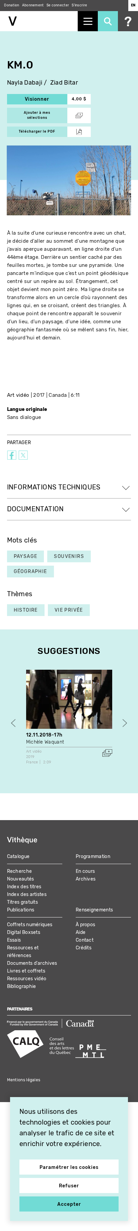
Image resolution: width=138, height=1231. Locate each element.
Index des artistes (27, 894)
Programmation (93, 856)
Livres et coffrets (26, 971)
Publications (20, 910)
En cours (85, 871)
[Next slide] (125, 723)
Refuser (69, 1186)
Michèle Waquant (45, 742)
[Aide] (128, 21)
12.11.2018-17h (44, 735)
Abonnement (33, 5)
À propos (85, 925)
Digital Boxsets (24, 932)
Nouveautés (20, 879)
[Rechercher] (108, 21)
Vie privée (69, 610)
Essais (14, 940)
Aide (80, 932)
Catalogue (18, 856)
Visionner (46, 99)
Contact (84, 940)
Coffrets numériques (30, 925)
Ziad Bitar (64, 82)
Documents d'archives (32, 963)
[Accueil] (39, 21)
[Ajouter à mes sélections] (107, 753)
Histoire (26, 610)
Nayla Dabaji (25, 82)
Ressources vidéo (27, 979)
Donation (11, 5)
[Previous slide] (13, 723)
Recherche (19, 871)
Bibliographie (21, 986)
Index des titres (24, 887)
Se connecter (58, 5)
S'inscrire (79, 5)
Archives (85, 879)
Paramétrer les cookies (69, 1167)
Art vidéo (18, 395)
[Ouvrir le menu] (88, 21)
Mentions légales (24, 1080)
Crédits (83, 948)
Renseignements (94, 910)
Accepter (69, 1204)
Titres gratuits (22, 902)
